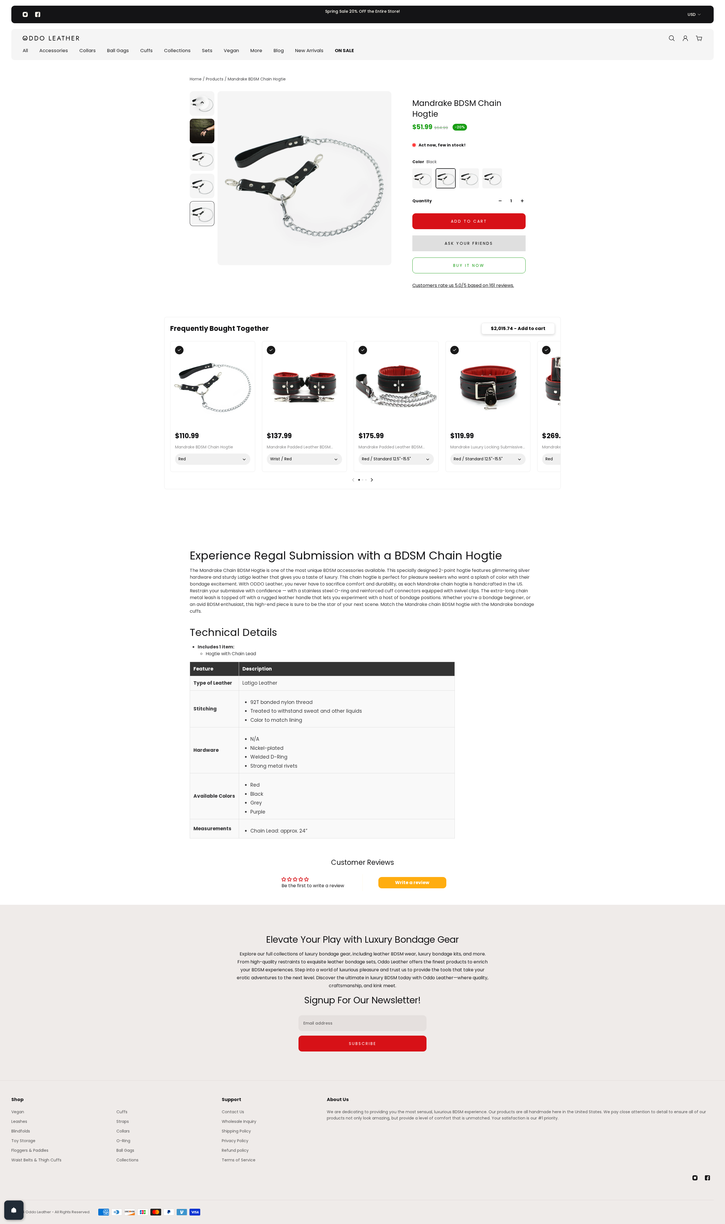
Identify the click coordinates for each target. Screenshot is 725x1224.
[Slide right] (371, 479)
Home (196, 79)
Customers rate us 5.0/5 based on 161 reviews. (463, 285)
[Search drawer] (672, 38)
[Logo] (51, 38)
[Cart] (699, 38)
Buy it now (469, 265)
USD (692, 14)
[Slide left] (353, 479)
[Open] (14, 1210)
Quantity (422, 201)
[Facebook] (37, 14)
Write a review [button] (412, 882)
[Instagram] (25, 14)
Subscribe (362, 1043)
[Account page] (685, 38)
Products (215, 79)
